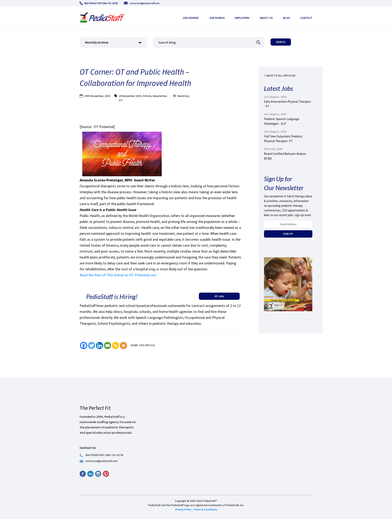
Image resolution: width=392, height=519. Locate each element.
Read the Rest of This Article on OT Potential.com (118, 275)
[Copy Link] (115, 345)
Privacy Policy (183, 509)
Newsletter (159, 96)
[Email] (107, 345)
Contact (306, 18)
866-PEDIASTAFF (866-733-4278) (101, 3)
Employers (242, 18)
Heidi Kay (183, 96)
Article (147, 96)
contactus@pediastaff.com (144, 3)
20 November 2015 (130, 96)
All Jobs (219, 296)
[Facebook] (83, 345)
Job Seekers (190, 18)
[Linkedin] (99, 345)
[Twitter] (91, 345)
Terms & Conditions (205, 509)
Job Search (217, 18)
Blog (286, 18)
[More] (123, 345)
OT (121, 100)
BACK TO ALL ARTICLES (281, 75)
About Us (266, 18)
